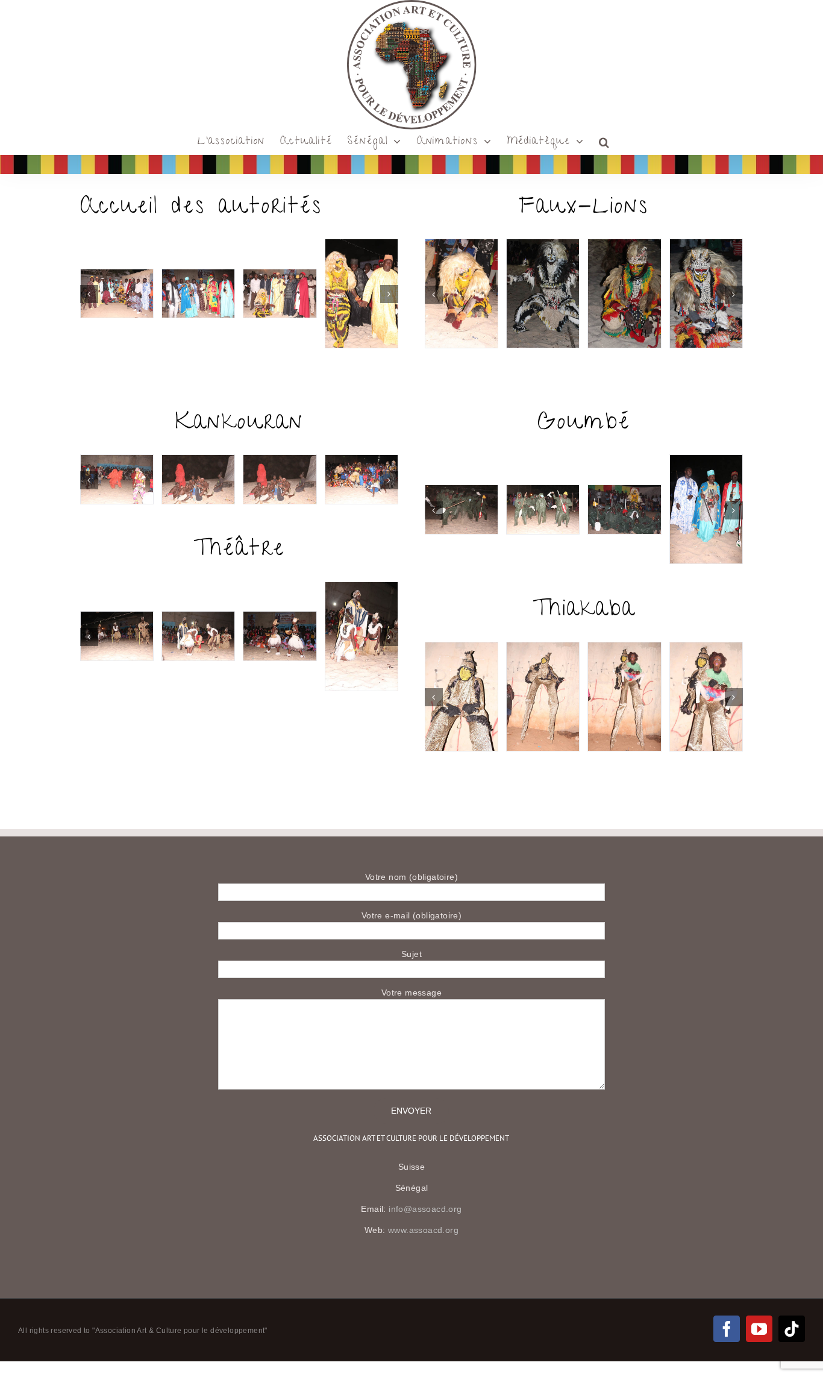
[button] (604, 142)
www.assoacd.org (423, 1230)
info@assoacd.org (425, 1209)
